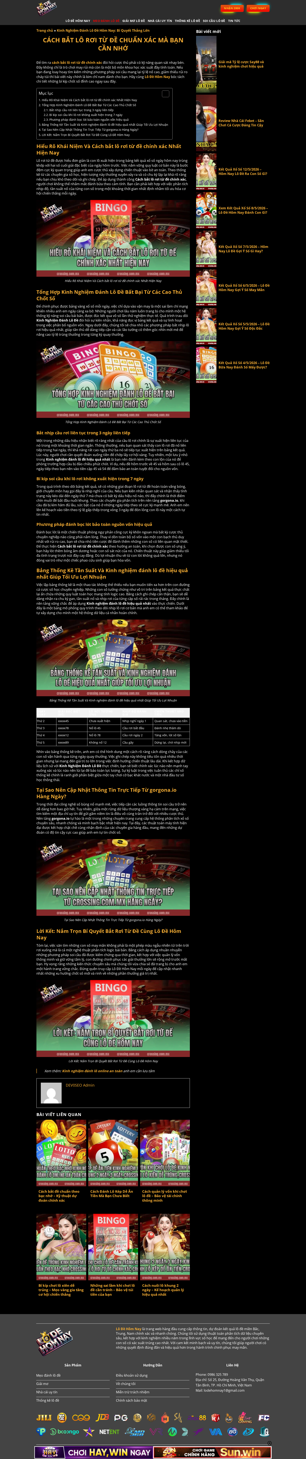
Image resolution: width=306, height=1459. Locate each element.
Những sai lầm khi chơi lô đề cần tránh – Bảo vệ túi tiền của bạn (112, 1290)
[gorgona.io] (52, 8)
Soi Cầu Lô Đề (214, 21)
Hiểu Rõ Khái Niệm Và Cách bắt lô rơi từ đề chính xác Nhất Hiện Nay (89, 100)
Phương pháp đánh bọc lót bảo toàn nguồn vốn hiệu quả (89, 120)
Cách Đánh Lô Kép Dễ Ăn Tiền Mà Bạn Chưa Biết (111, 1193)
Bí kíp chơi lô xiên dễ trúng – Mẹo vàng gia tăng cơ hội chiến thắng (61, 1290)
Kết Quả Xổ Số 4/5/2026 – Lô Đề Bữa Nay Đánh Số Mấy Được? (244, 365)
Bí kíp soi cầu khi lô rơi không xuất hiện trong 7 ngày (85, 115)
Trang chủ (44, 30)
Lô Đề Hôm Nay (78, 21)
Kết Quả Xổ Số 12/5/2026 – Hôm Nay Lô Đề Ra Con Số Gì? (243, 171)
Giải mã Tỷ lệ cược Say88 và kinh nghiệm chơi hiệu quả (241, 64)
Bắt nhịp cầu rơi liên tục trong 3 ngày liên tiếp (81, 110)
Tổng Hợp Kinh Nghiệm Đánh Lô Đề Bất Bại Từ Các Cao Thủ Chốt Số (89, 105)
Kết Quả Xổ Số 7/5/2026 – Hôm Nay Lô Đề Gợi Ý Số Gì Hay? (243, 249)
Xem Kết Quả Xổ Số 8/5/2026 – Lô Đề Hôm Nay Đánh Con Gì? (243, 210)
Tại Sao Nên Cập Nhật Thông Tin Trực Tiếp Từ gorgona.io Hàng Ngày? (90, 130)
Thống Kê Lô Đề (187, 21)
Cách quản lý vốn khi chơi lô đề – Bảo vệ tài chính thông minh (164, 1196)
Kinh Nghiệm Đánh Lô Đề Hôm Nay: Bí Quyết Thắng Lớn (103, 30)
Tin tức (234, 21)
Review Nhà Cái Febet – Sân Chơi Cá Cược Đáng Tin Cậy (241, 123)
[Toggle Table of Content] (163, 93)
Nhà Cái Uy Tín (160, 21)
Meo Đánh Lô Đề (106, 21)
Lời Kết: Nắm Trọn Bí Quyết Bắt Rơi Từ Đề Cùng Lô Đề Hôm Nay (86, 135)
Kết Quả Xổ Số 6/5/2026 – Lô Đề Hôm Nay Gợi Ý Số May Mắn (244, 287)
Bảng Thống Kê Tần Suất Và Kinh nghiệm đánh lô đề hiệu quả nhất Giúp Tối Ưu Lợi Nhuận (105, 125)
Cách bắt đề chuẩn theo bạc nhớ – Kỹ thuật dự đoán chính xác (59, 1196)
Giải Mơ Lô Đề (133, 21)
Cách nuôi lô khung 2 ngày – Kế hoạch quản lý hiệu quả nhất (163, 1290)
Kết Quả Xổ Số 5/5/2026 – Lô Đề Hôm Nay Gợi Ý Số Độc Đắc (244, 326)
